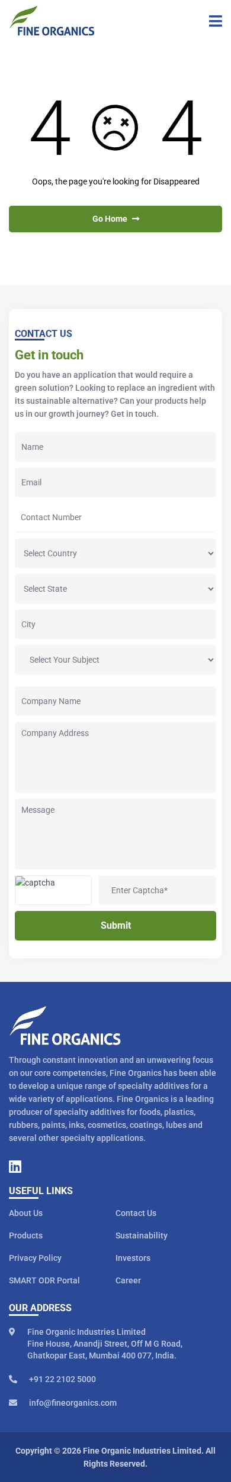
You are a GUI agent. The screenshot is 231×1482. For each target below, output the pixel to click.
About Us (26, 1213)
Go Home (110, 218)
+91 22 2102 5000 (62, 1379)
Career (128, 1280)
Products (26, 1235)
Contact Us (136, 1213)
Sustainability (142, 1235)
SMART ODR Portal (44, 1280)
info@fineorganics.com (73, 1403)
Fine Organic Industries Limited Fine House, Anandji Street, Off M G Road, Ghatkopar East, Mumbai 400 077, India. (104, 1343)
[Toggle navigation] (211, 20)
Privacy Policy (35, 1258)
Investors (133, 1258)
